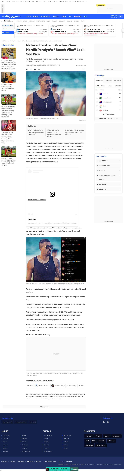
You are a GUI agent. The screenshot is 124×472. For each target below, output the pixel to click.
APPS (66, 1)
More (83, 21)
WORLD (8, 1)
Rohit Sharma (102, 189)
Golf (70, 16)
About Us (12, 461)
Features (62, 21)
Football (35, 16)
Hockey (106, 436)
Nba (93, 441)
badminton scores (71, 394)
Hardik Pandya (42, 223)
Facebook (44, 396)
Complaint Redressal (50, 461)
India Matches (7, 29)
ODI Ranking (108, 80)
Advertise (4, 461)
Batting (103, 85)
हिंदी (17, 1)
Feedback (21, 461)
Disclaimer (30, 461)
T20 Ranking (117, 80)
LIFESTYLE (38, 1)
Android (54, 399)
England (105, 110)
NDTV (3, 1)
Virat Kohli (102, 170)
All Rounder (118, 85)
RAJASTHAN (72, 1)
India (104, 106)
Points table (41, 21)
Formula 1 (56, 16)
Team (97, 85)
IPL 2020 (7, 21)
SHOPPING (61, 1)
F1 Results (81, 394)
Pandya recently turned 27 (35, 289)
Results (55, 21)
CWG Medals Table (104, 165)
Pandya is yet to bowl (38, 324)
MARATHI (84, 1)
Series (24, 435)
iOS (60, 399)
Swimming (89, 445)
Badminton (77, 16)
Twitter (60, 396)
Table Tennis (100, 445)
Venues (5, 451)
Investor (38, 461)
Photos (69, 21)
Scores (19, 21)
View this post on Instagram (37, 199)
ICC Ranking (26, 451)
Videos (76, 21)
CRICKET (27, 1)
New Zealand (107, 102)
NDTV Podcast (45, 16)
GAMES (55, 1)
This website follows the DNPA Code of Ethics (71, 464)
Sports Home (4, 41)
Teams (5, 448)
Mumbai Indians (43, 386)
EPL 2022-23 (67, 435)
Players (24, 448)
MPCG (79, 1)
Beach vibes (32, 219)
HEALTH (45, 1)
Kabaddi (101, 441)
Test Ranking (99, 80)
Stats (48, 21)
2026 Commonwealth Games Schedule (107, 177)
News (25, 21)
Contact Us (69, 461)
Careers (61, 461)
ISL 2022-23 (48, 435)
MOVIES (22, 1)
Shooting (111, 441)
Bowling (110, 85)
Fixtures (32, 21)
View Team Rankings (109, 114)
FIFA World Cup (103, 160)
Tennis (64, 16)
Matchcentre (48, 451)
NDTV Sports (30, 396)
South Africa (107, 98)
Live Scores (6, 435)
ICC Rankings (102, 184)
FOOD (32, 1)
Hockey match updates (58, 394)
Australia (105, 94)
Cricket (28, 16)
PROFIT (13, 1)
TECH (49, 1)
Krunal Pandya (72, 386)
